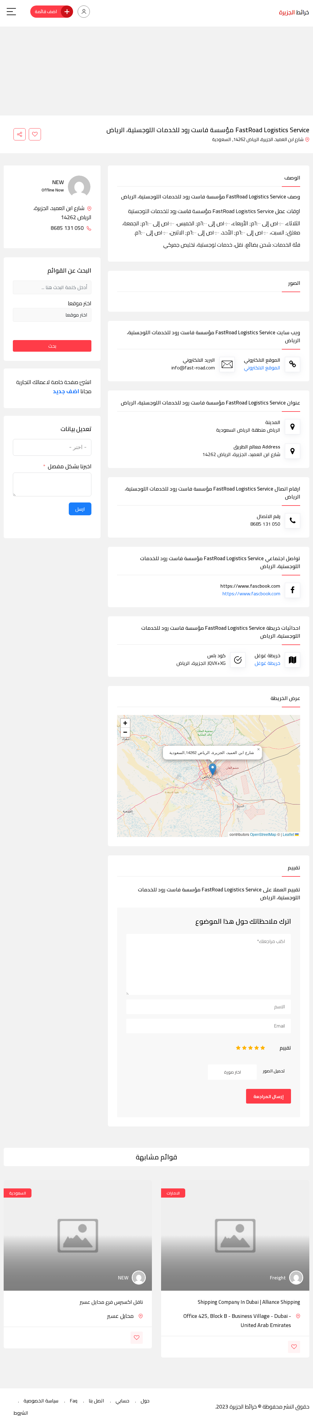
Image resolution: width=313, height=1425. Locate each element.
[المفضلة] (35, 134)
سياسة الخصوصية (41, 1400)
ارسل (80, 508)
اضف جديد (66, 391)
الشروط (20, 1412)
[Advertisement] (156, 69)
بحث (52, 345)
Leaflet (289, 834)
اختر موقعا (79, 303)
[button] (212, 769)
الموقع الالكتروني (262, 367)
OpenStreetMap (263, 834)
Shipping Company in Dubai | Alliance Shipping (249, 1302)
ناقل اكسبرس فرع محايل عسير (111, 1302)
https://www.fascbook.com (251, 593)
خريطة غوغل (267, 663)
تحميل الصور (274, 1071)
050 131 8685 (68, 228)
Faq (73, 1400)
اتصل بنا (96, 1400)
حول (145, 1400)
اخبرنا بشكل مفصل (69, 466)
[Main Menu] (11, 11)
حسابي (122, 1400)
